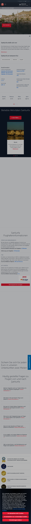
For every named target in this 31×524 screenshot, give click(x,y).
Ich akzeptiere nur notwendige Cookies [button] (15, 516)
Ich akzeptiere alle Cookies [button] (15, 513)
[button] (15, 520)
